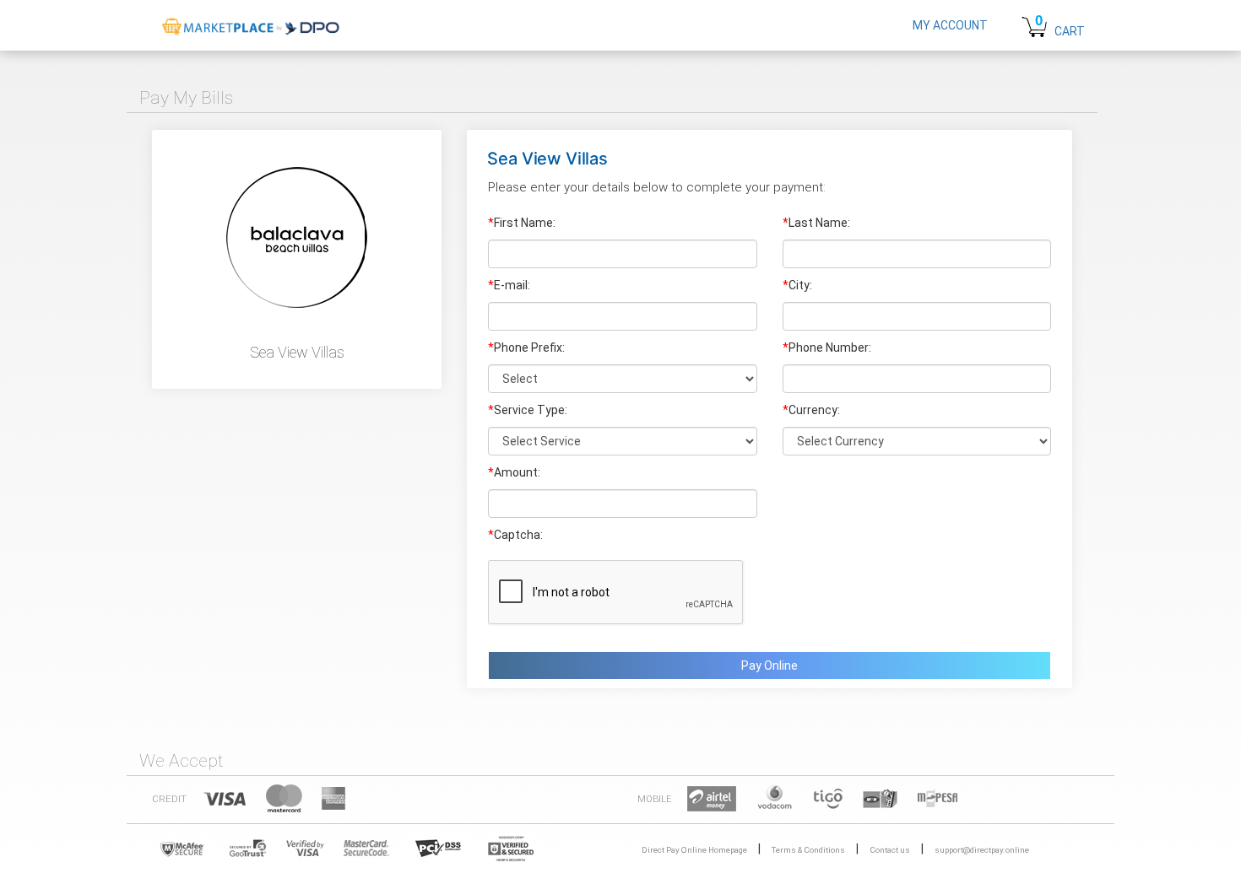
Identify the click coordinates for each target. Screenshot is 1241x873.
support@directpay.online (982, 849)
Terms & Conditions (808, 849)
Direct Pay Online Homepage (694, 849)
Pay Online (769, 665)
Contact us (890, 849)
